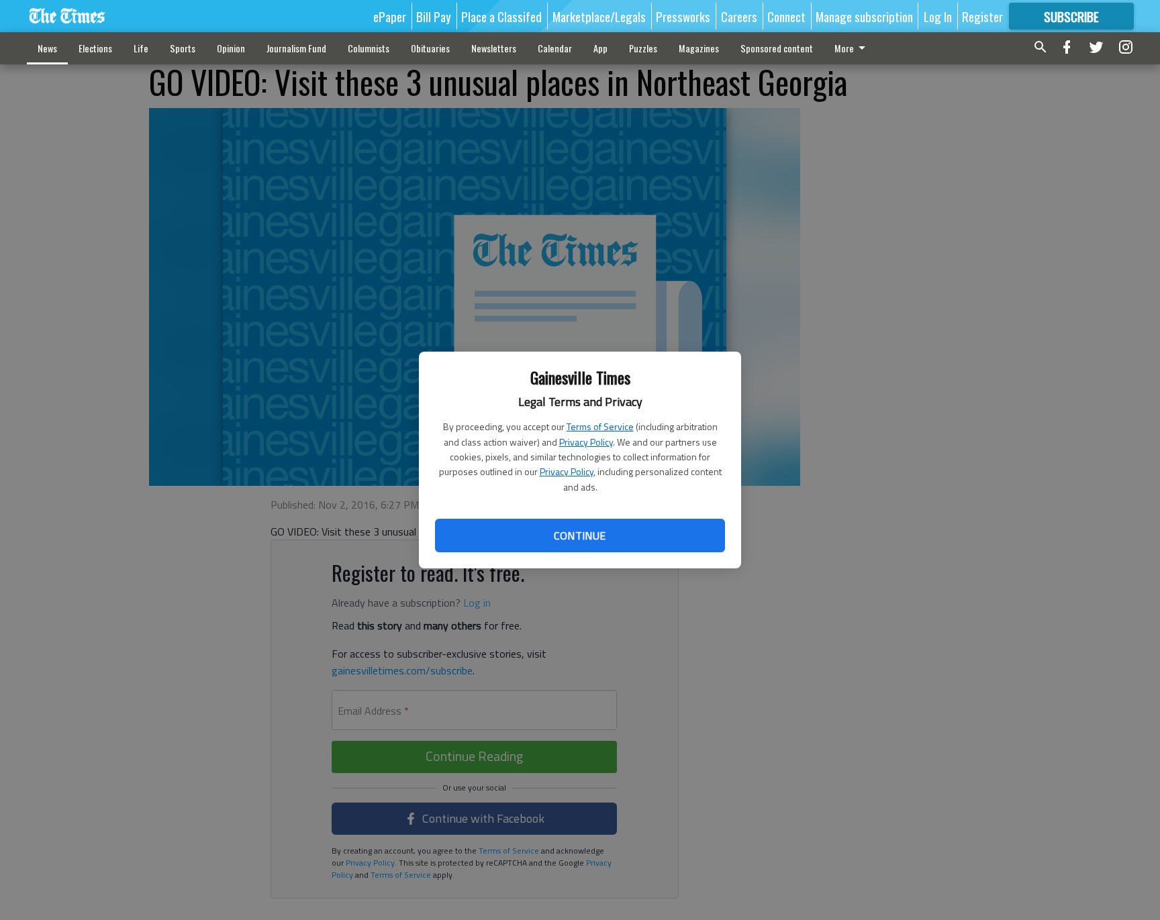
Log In (938, 16)
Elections (95, 48)
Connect (786, 16)
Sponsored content (776, 48)
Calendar (555, 48)
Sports (182, 48)
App (600, 48)
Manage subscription (864, 16)
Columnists (368, 48)
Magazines (699, 48)
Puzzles (643, 48)
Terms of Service (600, 426)
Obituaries (430, 48)
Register (982, 16)
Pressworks (683, 16)
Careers (739, 16)
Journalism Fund (296, 48)
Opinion (231, 48)
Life (141, 48)
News (47, 48)
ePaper (389, 16)
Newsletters (493, 48)
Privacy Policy (586, 442)
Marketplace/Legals (599, 16)
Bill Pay (433, 16)
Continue (580, 535)
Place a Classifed (501, 16)
